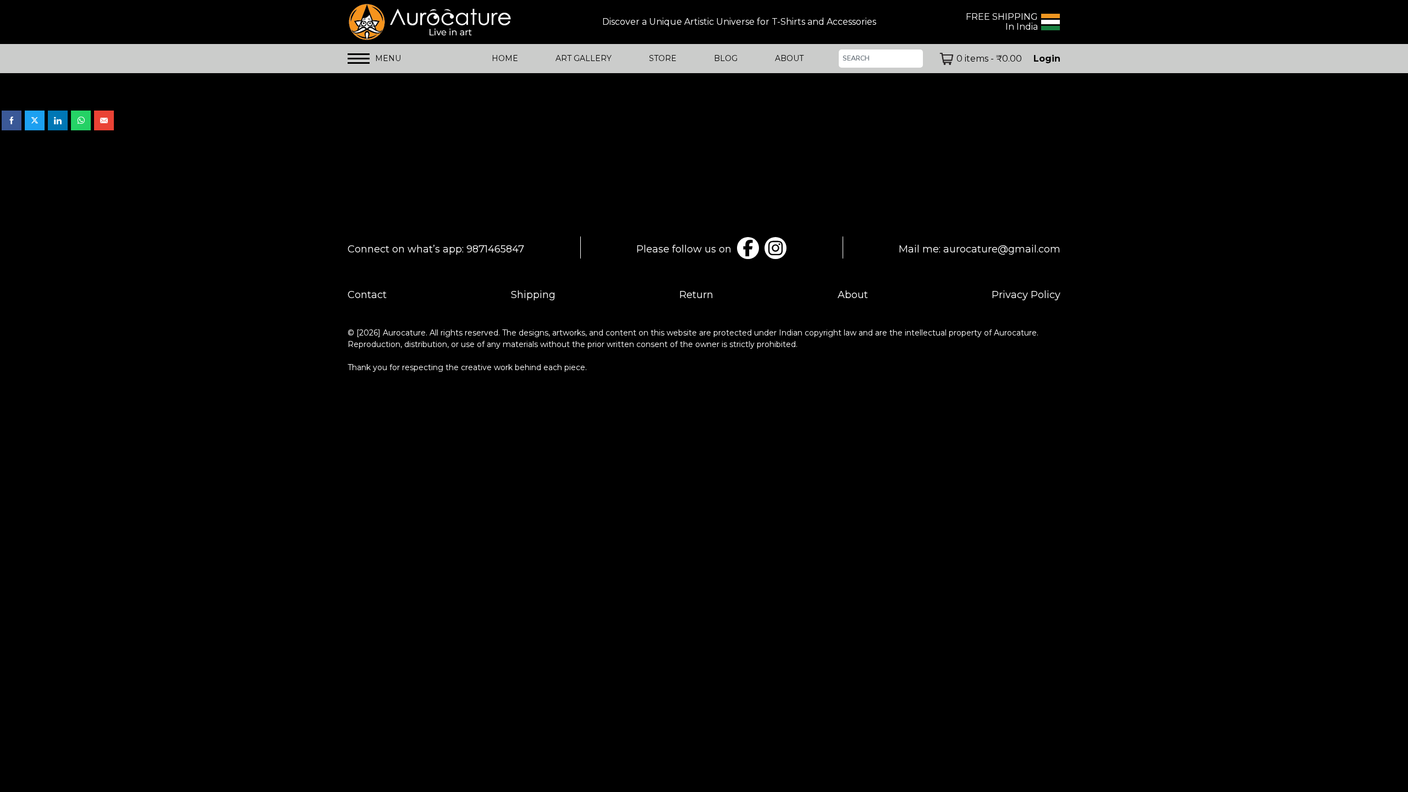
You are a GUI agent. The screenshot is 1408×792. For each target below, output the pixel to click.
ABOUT (789, 58)
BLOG (726, 58)
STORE (662, 58)
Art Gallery (584, 58)
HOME (505, 58)
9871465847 (495, 249)
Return (696, 295)
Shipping (533, 295)
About (853, 295)
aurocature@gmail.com (1001, 249)
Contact (367, 295)
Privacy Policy (1026, 295)
